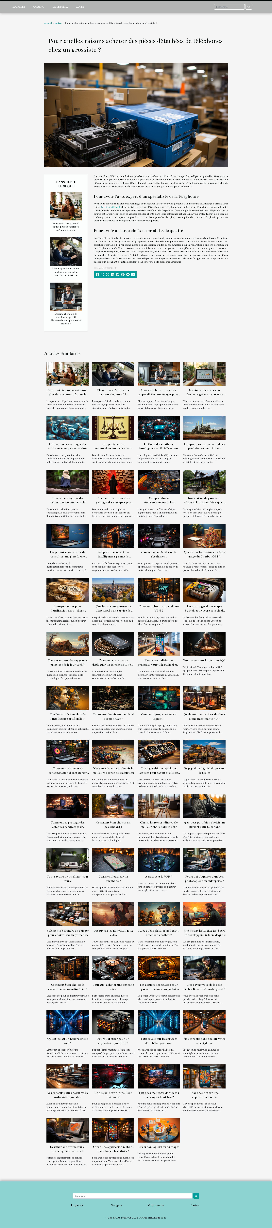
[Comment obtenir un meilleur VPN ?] (159, 589)
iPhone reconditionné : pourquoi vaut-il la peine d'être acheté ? (159, 664)
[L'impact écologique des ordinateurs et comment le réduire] (67, 481)
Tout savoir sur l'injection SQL (204, 660)
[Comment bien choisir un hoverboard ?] (113, 806)
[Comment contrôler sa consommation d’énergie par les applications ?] (67, 751)
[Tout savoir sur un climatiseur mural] (67, 860)
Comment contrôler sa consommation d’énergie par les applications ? (68, 773)
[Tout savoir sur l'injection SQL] (204, 643)
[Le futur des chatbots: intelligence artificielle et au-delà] (159, 427)
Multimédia (60, 6)
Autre (80, 6)
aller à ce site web (110, 207)
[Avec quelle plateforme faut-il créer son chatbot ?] (159, 914)
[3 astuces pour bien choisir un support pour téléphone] (204, 806)
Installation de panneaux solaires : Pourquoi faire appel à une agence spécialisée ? (204, 502)
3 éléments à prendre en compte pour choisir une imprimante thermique (67, 935)
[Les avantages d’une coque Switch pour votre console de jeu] (204, 589)
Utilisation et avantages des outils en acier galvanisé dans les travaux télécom (67, 448)
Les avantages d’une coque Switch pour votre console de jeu (204, 610)
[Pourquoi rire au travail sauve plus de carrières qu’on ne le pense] (66, 206)
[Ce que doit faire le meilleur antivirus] (113, 1076)
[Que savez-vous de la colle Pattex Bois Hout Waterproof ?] (204, 968)
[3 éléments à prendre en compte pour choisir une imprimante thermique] (67, 914)
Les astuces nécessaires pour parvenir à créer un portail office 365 (159, 989)
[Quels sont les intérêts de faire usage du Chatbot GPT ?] (204, 535)
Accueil (48, 23)
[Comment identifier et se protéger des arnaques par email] (113, 481)
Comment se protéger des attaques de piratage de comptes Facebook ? (68, 827)
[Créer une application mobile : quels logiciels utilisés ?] (113, 1130)
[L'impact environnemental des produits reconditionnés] (204, 427)
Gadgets (38, 6)
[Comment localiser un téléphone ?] (113, 860)
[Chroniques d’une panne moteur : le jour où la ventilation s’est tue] (66, 251)
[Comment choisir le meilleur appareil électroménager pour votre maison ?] (66, 296)
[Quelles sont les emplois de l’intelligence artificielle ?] (67, 697)
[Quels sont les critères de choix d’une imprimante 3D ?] (204, 697)
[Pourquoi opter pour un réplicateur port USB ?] (113, 1022)
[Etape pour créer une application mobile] (204, 1076)
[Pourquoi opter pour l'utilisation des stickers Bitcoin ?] (67, 589)
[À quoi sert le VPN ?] (159, 860)
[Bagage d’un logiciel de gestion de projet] (204, 751)
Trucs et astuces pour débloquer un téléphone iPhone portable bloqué (113, 664)
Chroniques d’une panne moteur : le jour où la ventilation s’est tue (65, 272)
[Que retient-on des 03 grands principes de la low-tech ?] (67, 643)
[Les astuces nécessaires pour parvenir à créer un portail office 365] (159, 968)
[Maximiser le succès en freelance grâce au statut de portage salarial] (204, 373)
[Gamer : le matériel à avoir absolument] (159, 535)
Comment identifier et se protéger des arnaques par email (113, 502)
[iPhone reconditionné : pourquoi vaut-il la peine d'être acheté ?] (159, 643)
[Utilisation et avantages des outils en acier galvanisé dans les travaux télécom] (67, 427)
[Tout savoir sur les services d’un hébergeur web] (159, 1022)
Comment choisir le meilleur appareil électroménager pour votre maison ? (158, 394)
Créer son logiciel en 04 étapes (159, 1147)
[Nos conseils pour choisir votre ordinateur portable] (67, 1076)
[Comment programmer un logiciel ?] (159, 697)
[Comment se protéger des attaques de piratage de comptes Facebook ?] (67, 806)
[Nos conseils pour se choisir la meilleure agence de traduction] (113, 751)
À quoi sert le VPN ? (159, 876)
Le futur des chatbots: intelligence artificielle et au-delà (158, 448)
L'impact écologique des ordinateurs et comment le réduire (67, 502)
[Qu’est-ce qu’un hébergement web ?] (67, 1022)
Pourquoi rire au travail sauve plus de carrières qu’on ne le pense (66, 226)
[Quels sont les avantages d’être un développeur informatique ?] (204, 914)
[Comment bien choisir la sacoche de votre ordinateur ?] (67, 968)
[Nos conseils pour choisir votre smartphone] (204, 1022)
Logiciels (18, 6)
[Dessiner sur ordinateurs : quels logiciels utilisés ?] (67, 1130)
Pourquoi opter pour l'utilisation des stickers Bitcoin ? (67, 610)
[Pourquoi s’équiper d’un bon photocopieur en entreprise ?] (204, 860)
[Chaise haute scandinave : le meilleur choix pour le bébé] (159, 806)
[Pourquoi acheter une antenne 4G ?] (113, 968)
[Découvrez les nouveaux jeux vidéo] (113, 914)
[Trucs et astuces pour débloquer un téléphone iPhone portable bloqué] (113, 643)
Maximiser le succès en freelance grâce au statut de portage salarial (204, 394)
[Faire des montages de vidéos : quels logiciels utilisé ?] (159, 1076)
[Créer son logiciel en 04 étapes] (159, 1130)
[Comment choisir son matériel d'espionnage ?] (113, 697)
